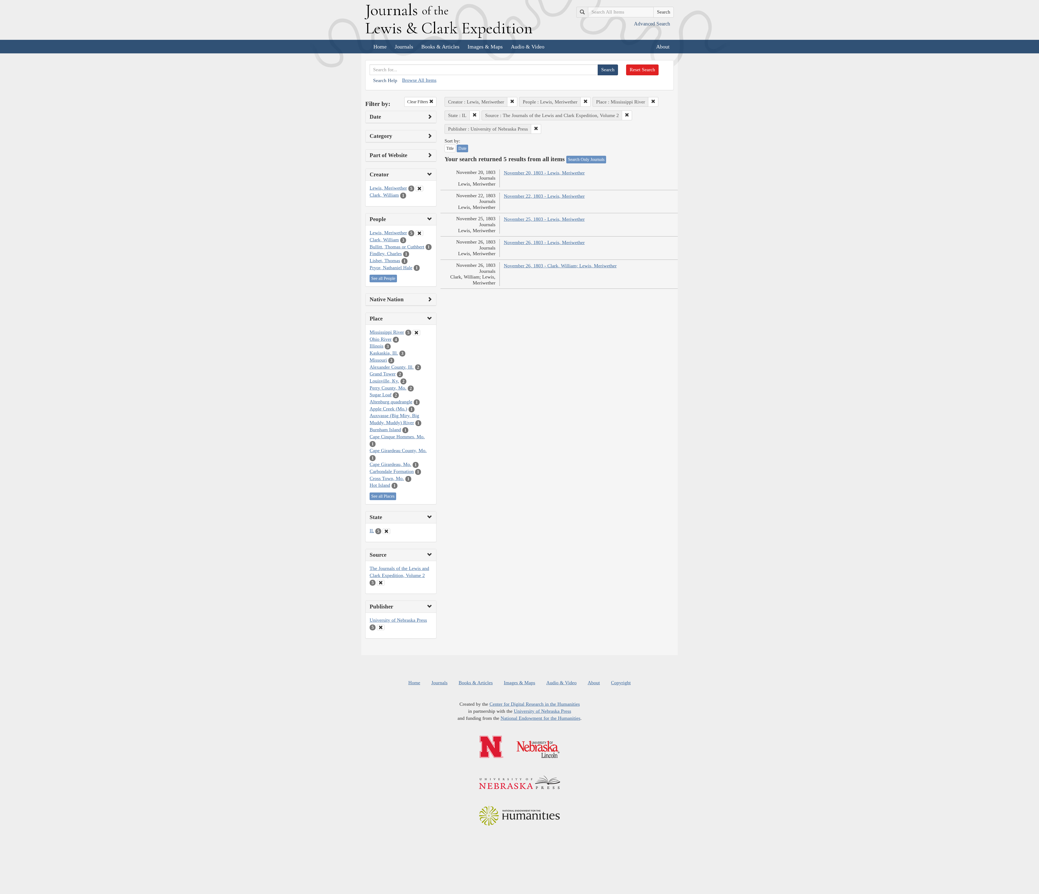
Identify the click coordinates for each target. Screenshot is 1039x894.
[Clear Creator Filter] (419, 188)
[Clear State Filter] (386, 531)
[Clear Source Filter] (380, 582)
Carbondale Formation (392, 471)
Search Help (385, 80)
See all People (383, 278)
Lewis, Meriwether (388, 188)
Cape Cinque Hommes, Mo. (397, 436)
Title (450, 148)
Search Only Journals (586, 159)
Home (380, 47)
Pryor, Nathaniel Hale (391, 267)
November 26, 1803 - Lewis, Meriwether (544, 242)
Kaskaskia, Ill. (384, 353)
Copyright (621, 682)
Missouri (378, 360)
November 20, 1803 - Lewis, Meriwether (544, 173)
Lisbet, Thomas (385, 260)
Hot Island (380, 485)
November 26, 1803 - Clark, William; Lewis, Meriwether (560, 265)
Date (462, 148)
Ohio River (381, 339)
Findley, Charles (386, 253)
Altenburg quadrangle (391, 401)
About (663, 47)
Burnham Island (385, 429)
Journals (404, 47)
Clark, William (384, 195)
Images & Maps (485, 47)
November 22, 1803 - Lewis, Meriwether (544, 196)
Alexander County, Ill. (392, 367)
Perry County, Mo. (388, 388)
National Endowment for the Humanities (540, 718)
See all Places (382, 496)
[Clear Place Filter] (416, 332)
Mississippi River (387, 332)
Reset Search (642, 69)
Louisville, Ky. (384, 381)
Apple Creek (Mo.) (388, 409)
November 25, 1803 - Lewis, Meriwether (544, 219)
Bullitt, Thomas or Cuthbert (397, 247)
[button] (512, 102)
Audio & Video (527, 47)
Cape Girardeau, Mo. (390, 464)
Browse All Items (419, 80)
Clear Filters (418, 101)
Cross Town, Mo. (387, 478)
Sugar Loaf (381, 394)
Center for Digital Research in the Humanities (534, 704)
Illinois (376, 346)
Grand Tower (383, 374)
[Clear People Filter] (419, 233)
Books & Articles (440, 47)
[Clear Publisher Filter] (380, 627)
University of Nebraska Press (398, 620)
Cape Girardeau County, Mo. (398, 450)
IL (372, 530)
